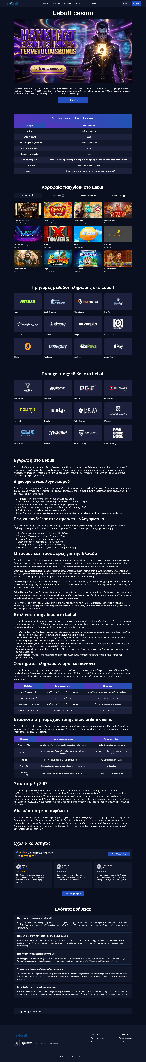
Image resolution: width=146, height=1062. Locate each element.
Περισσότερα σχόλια (73, 893)
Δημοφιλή (26, 195)
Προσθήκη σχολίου (119, 854)
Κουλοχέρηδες (116, 195)
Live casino (56, 195)
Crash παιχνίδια (86, 195)
